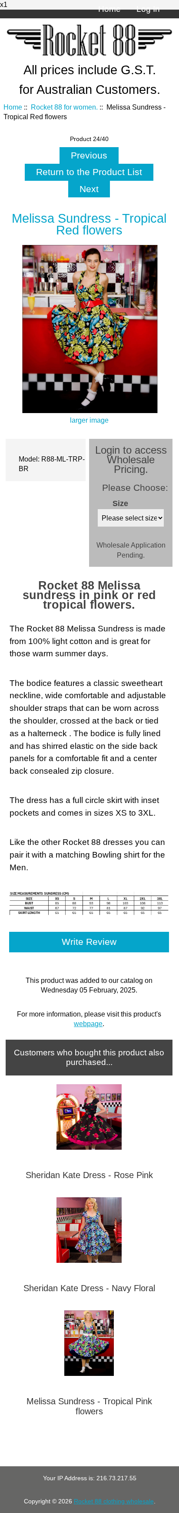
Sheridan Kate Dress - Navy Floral (89, 1288)
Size (120, 503)
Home (109, 9)
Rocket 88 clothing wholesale (114, 1501)
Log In (148, 9)
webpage (88, 1023)
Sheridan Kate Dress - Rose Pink (89, 1175)
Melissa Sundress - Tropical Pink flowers (89, 1406)
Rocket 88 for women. (64, 107)
